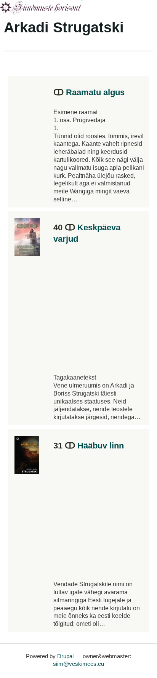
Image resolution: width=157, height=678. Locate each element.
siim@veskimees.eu (78, 663)
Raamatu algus (95, 92)
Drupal (65, 656)
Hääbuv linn (100, 445)
